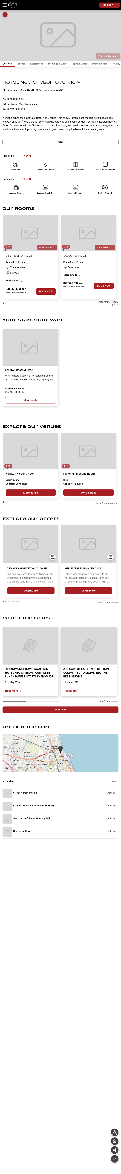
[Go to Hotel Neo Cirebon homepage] (13, 9)
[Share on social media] (114, 1132)
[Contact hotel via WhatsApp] (114, 1141)
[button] (60, 749)
